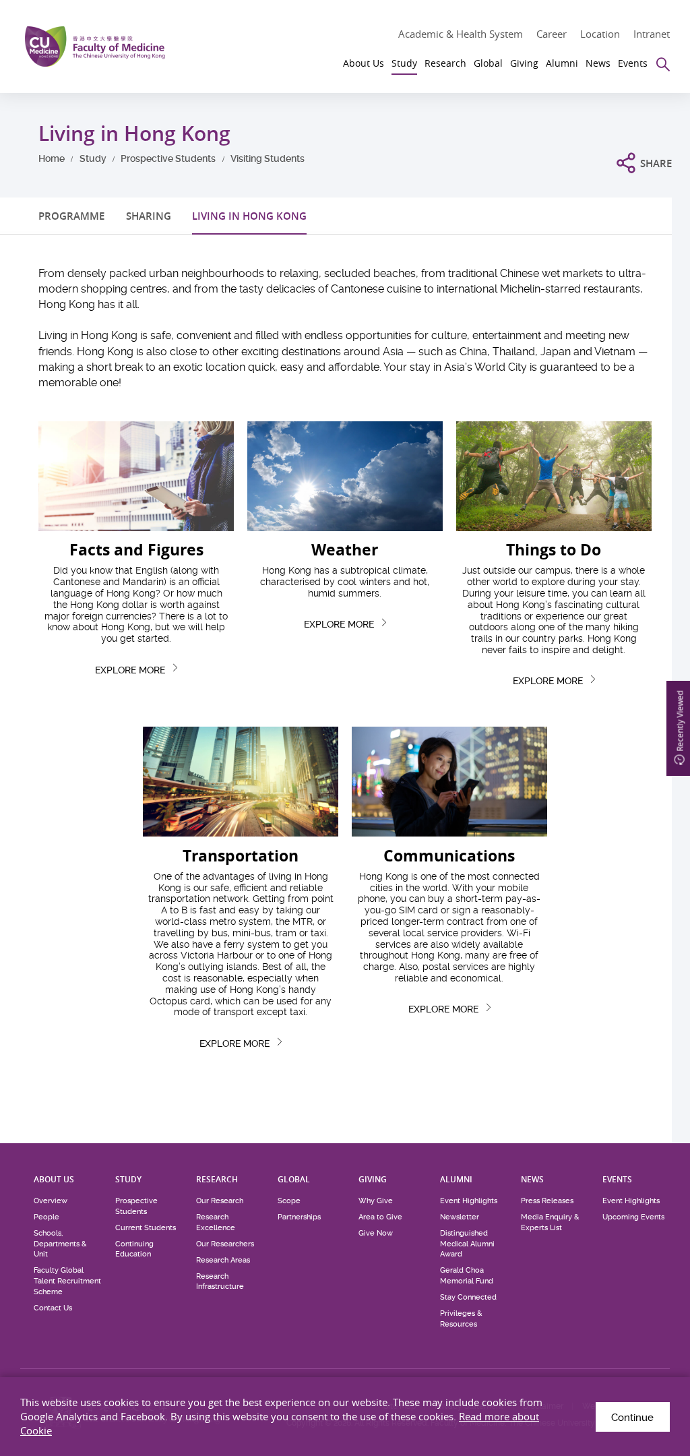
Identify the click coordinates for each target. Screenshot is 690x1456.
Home (51, 158)
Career (551, 33)
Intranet (651, 33)
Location (600, 33)
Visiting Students (267, 158)
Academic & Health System (460, 33)
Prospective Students (168, 158)
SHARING (148, 216)
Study (93, 158)
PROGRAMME (71, 216)
